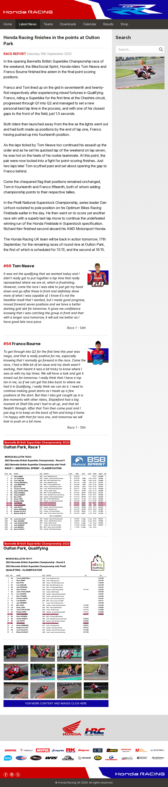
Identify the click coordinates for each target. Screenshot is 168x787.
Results (108, 24)
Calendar (89, 24)
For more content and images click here (56, 703)
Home (8, 24)
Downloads (68, 24)
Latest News (28, 24)
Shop (124, 24)
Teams (48, 24)
